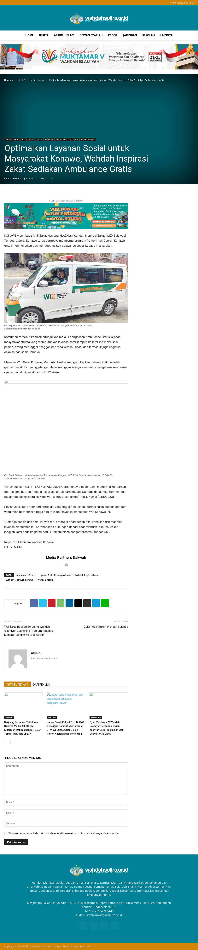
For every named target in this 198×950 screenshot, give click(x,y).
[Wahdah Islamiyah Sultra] (99, 18)
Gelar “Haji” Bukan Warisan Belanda (106, 626)
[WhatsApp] (60, 603)
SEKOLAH (148, 35)
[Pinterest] (51, 603)
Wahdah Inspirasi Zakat (67, 139)
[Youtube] (26, 2)
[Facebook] (7, 2)
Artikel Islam (64, 35)
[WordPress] (20, 2)
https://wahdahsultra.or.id (44, 658)
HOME (29, 35)
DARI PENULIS (41, 684)
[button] (189, 35)
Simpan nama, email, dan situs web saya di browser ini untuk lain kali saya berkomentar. (63, 833)
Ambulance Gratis (25, 575)
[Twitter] (43, 603)
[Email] (78, 603)
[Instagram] (13, 2)
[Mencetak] (87, 603)
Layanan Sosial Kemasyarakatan (55, 575)
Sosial (39, 139)
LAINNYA (166, 35)
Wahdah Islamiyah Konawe (19, 579)
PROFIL (113, 35)
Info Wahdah (27, 139)
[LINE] (105, 603)
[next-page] (12, 741)
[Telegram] (96, 603)
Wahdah (49, 139)
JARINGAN (130, 35)
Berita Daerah (37, 80)
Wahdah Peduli (88, 139)
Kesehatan (96, 717)
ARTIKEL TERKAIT (17, 684)
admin (16, 178)
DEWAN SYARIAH (91, 35)
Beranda (9, 80)
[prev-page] (6, 741)
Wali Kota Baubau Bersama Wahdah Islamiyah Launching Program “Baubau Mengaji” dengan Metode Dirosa (28, 631)
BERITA (44, 35)
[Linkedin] (69, 603)
